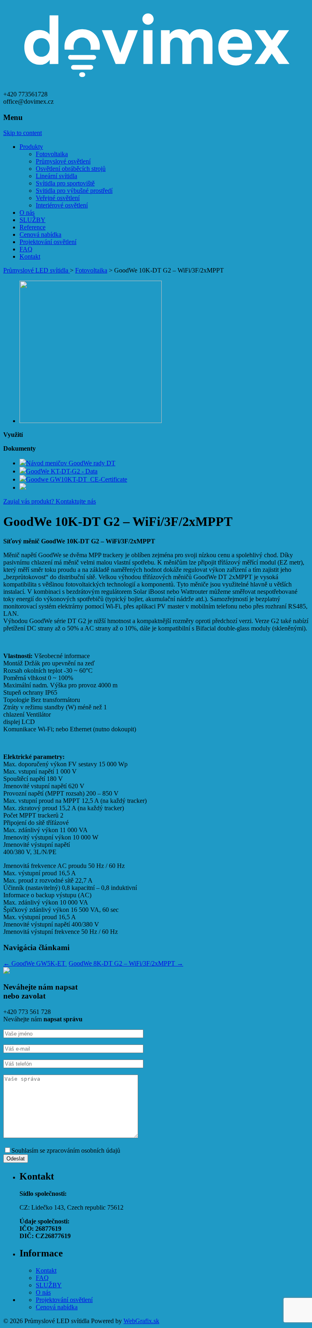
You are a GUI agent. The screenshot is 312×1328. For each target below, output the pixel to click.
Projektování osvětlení (48, 241)
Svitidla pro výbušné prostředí (74, 190)
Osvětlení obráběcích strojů (71, 168)
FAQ (26, 249)
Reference (33, 227)
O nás (27, 212)
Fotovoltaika (52, 153)
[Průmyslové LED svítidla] (156, 86)
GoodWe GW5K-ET (35, 963)
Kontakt (30, 256)
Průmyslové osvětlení (63, 161)
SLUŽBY (33, 219)
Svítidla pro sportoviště (65, 183)
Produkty (31, 146)
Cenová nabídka (40, 234)
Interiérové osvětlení (62, 205)
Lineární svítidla (56, 175)
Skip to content (22, 132)
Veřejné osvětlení (58, 197)
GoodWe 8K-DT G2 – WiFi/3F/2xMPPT (126, 963)
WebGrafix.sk (141, 1320)
